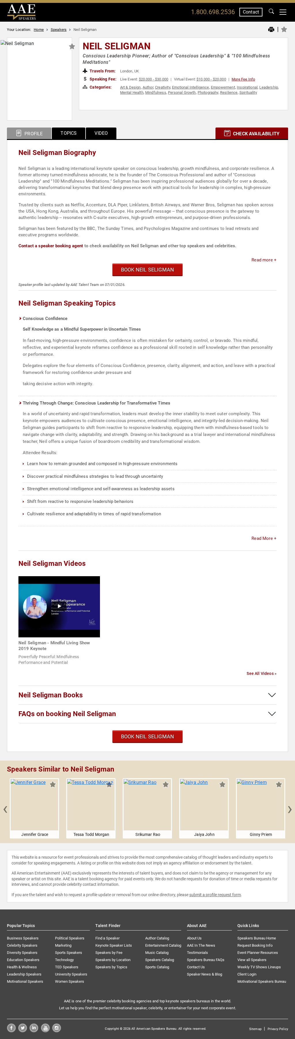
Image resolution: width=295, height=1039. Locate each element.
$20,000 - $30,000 (154, 79)
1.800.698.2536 (213, 12)
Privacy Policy (278, 1029)
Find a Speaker (107, 938)
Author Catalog (157, 938)
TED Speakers (66, 967)
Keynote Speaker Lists (113, 945)
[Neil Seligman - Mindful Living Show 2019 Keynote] (59, 606)
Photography (208, 92)
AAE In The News (201, 945)
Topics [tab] (68, 133)
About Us (194, 938)
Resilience (229, 92)
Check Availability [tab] (255, 133)
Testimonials (197, 952)
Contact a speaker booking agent (50, 245)
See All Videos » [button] (262, 673)
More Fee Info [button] (243, 79)
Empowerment (223, 87)
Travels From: (102, 71)
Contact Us (196, 967)
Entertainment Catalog (163, 945)
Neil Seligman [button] (117, 46)
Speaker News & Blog (204, 974)
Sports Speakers (68, 952)
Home (39, 29)
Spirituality (248, 92)
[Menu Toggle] (282, 12)
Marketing (63, 945)
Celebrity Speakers (22, 945)
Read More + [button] (264, 538)
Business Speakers (23, 938)
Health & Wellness (22, 967)
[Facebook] (11, 1031)
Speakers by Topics (111, 967)
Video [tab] (101, 133)
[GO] (271, 12)
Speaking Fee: (102, 79)
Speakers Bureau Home (256, 938)
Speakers (59, 29)
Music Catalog (157, 952)
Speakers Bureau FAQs (205, 960)
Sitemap (255, 1029)
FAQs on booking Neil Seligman (67, 714)
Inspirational (247, 87)
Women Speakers (69, 981)
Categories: (100, 87)
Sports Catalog (157, 967)
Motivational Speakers (25, 981)
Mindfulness (155, 92)
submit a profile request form (215, 894)
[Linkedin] (33, 1031)
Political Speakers (69, 938)
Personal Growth (182, 92)
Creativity (162, 87)
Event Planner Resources (257, 952)
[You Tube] (45, 1031)
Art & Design (130, 87)
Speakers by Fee (108, 952)
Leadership (268, 87)
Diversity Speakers (22, 952)
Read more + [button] (264, 260)
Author (148, 87)
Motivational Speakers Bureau (261, 981)
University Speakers (71, 974)
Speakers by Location (113, 960)
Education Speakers (23, 960)
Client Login (246, 974)
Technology (64, 960)
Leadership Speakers (24, 974)
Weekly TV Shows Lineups (259, 967)
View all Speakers (251, 960)
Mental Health (131, 92)
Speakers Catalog (159, 960)
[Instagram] (56, 1031)
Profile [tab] (33, 133)
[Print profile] (271, 29)
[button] (5, 808)
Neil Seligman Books (50, 695)
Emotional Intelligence (190, 87)
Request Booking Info (255, 945)
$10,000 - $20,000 (211, 79)
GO (271, 12)
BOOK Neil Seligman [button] (147, 270)
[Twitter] (22, 1031)
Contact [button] (251, 12)
